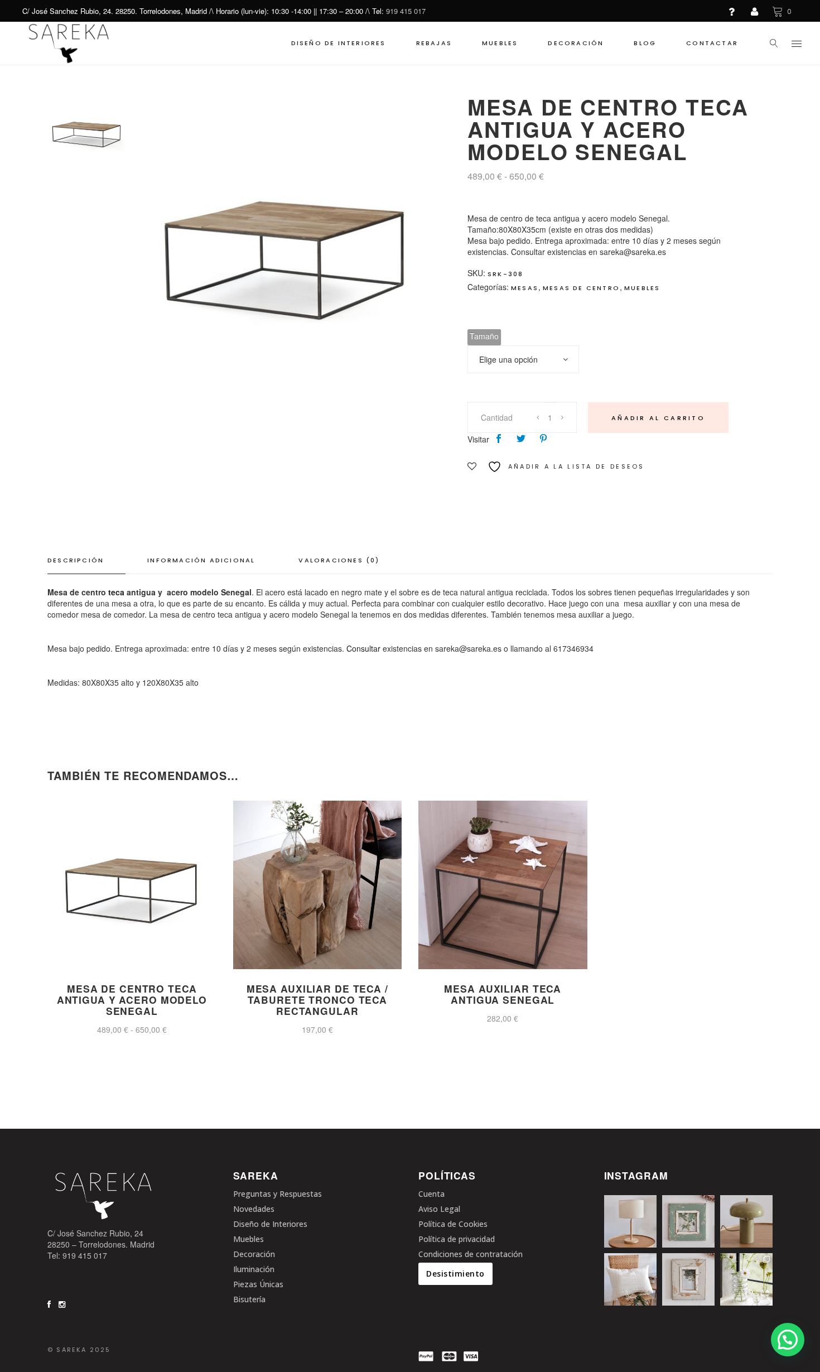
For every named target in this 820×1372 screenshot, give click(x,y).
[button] (787, 1339)
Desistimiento (455, 1273)
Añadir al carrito (658, 417)
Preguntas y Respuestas (277, 1193)
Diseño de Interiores (270, 1224)
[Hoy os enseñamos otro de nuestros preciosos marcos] (688, 1221)
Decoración (254, 1254)
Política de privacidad (456, 1239)
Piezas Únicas (258, 1284)
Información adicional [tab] (201, 560)
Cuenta (431, 1193)
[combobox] (523, 359)
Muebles (642, 287)
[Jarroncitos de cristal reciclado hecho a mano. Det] (746, 1279)
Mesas (524, 287)
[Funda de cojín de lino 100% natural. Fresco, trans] (630, 1279)
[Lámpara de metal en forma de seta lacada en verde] (746, 1221)
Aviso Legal (439, 1208)
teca (116, 592)
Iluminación (253, 1269)
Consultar (363, 648)
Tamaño (484, 335)
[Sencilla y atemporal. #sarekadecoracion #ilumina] (630, 1221)
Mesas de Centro (581, 287)
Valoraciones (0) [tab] (338, 560)
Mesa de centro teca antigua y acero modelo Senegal (132, 999)
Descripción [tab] (75, 560)
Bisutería (249, 1299)
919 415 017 (406, 11)
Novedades (253, 1208)
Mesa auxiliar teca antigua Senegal (502, 994)
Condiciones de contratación (470, 1254)
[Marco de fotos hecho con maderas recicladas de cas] (688, 1279)
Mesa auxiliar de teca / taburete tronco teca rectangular (317, 999)
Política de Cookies (453, 1224)
